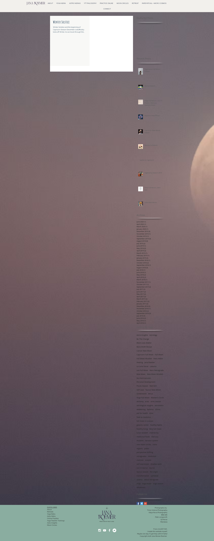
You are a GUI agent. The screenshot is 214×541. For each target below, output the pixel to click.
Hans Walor (158, 358)
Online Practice (53, 518)
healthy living (142, 429)
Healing (140, 362)
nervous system (151, 440)
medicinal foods (143, 437)
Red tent (153, 386)
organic (140, 448)
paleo (146, 448)
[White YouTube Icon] (104, 530)
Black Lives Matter (144, 343)
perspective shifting (145, 452)
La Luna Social (142, 366)
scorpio (148, 460)
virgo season (158, 483)
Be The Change (143, 339)
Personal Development (146, 382)
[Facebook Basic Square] (138, 503)
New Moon (141, 374)
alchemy (140, 401)
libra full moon (155, 429)
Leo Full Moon (142, 370)
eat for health (142, 413)
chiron (157, 409)
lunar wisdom (142, 433)
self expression (143, 464)
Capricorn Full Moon (145, 354)
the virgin (154, 472)
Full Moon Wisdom (144, 358)
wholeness (141, 487)
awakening (141, 409)
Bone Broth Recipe (144, 347)
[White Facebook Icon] (109, 530)
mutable (140, 440)
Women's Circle (157, 397)
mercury (154, 437)
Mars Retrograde (157, 370)
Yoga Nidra (51, 514)
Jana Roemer (149, 362)
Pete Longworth (161, 517)
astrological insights (145, 405)
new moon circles (144, 444)
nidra (155, 444)
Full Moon (159, 354)
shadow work (156, 464)
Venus (150, 393)
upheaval (154, 476)
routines (140, 460)
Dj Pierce (164, 519)
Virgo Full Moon (143, 397)
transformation (143, 476)
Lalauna (153, 366)
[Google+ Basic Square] (145, 503)
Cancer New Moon (144, 351)
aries (147, 401)
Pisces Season (142, 386)
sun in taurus (142, 468)
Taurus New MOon (153, 390)
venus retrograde (151, 479)
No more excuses (144, 378)
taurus (152, 468)
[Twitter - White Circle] (114, 530)
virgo (139, 483)
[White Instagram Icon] (99, 530)
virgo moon (146, 483)
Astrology (153, 335)
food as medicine (144, 417)
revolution (152, 456)
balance (150, 409)
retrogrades (141, 456)
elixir (151, 413)
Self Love (140, 390)
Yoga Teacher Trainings (56, 521)
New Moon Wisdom (155, 374)
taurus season (142, 472)
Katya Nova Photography (158, 512)
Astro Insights (142, 335)
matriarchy (154, 433)
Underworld (142, 393)
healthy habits (156, 425)
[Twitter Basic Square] (141, 503)
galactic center (143, 425)
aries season (156, 401)
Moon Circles (52, 525)
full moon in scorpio (145, 421)
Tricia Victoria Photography (157, 510)
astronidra (159, 405)
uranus (140, 479)
